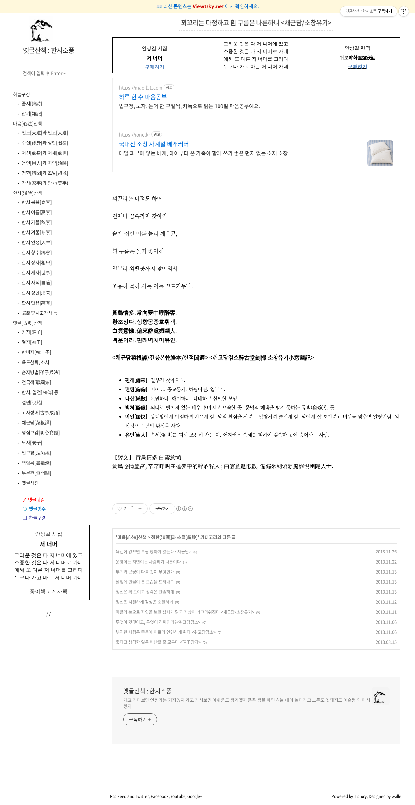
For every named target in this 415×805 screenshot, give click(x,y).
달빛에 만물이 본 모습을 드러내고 (145, 581)
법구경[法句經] (36, 452)
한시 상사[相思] (36, 262)
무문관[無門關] (36, 472)
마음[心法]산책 (27, 123)
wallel (397, 796)
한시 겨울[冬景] (36, 232)
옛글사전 (30, 482)
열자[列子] (31, 342)
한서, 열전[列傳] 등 (39, 392)
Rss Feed (118, 796)
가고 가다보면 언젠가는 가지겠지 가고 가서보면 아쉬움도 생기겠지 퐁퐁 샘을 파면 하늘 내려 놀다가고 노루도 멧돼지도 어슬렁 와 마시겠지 (246, 703)
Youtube (178, 796)
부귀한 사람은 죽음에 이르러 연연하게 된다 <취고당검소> (166, 632)
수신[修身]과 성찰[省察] (44, 142)
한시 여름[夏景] (36, 212)
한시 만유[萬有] (36, 302)
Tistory (360, 796)
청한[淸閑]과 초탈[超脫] (44, 172)
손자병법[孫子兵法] (40, 372)
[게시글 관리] (140, 509)
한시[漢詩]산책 (27, 193)
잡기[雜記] (31, 113)
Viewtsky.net (209, 6)
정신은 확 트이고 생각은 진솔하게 (145, 591)
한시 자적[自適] (36, 282)
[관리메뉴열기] (404, 11)
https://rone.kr (134, 134)
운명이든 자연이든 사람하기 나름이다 (148, 561)
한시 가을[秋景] (36, 222)
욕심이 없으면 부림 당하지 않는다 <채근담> (153, 551)
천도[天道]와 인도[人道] (44, 132)
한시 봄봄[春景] (36, 202)
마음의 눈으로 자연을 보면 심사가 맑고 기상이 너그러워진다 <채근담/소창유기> (185, 612)
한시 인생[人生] (36, 242)
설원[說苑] (31, 402)
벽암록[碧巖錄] (36, 462)
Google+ (194, 796)
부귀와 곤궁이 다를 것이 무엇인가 (145, 571)
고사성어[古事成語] (40, 412)
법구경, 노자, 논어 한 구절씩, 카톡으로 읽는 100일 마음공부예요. (189, 105)
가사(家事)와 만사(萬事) (44, 183)
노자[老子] (31, 442)
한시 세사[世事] (36, 272)
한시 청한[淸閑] (36, 292)
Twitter (142, 796)
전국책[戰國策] (36, 382)
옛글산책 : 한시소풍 (48, 50)
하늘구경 (21, 94)
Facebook (160, 796)
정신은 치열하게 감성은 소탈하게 (144, 602)
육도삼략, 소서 (35, 362)
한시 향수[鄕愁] (36, 252)
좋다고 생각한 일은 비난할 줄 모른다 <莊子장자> (158, 642)
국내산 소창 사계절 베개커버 (154, 144)
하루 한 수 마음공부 (143, 97)
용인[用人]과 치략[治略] (44, 162)
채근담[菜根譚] (36, 422)
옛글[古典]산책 (27, 322)
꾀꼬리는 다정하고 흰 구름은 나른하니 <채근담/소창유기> (256, 22)
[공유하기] (132, 509)
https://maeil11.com (140, 87)
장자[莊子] (31, 331)
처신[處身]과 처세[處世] (44, 152)
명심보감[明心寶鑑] (40, 432)
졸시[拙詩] (31, 103)
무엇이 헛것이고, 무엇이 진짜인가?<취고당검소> (158, 622)
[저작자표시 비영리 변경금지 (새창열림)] (184, 508)
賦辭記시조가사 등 (39, 312)
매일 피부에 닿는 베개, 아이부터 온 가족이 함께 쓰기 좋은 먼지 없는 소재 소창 (203, 152)
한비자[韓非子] (36, 352)
